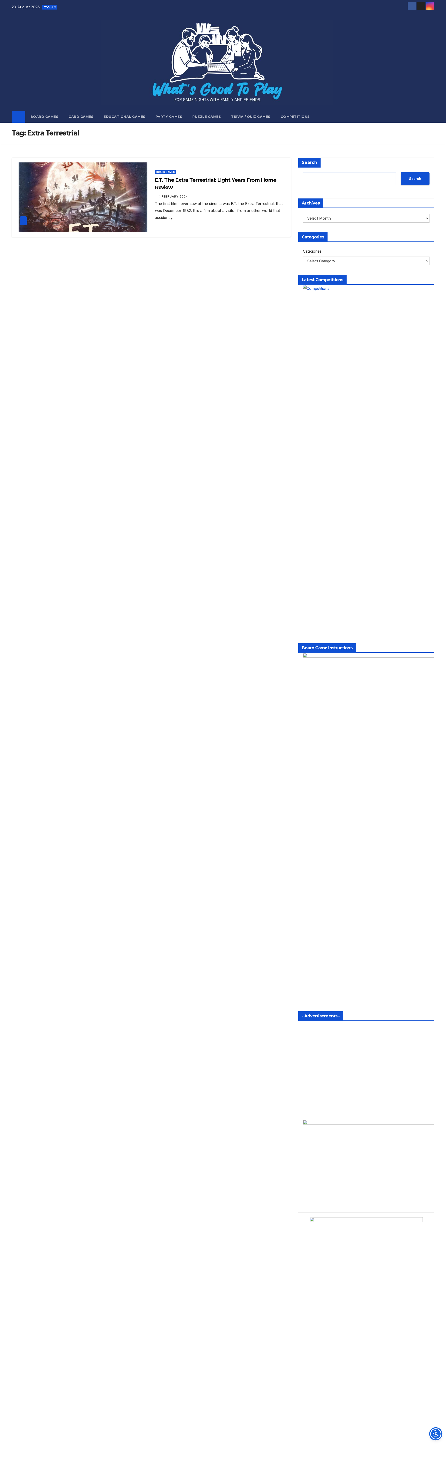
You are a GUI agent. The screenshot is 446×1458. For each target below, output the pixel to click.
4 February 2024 (173, 196)
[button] (431, 116)
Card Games (81, 117)
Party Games (169, 117)
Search (309, 162)
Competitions (295, 117)
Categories (312, 251)
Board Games (44, 117)
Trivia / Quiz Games (250, 117)
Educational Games (124, 117)
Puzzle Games (206, 117)
